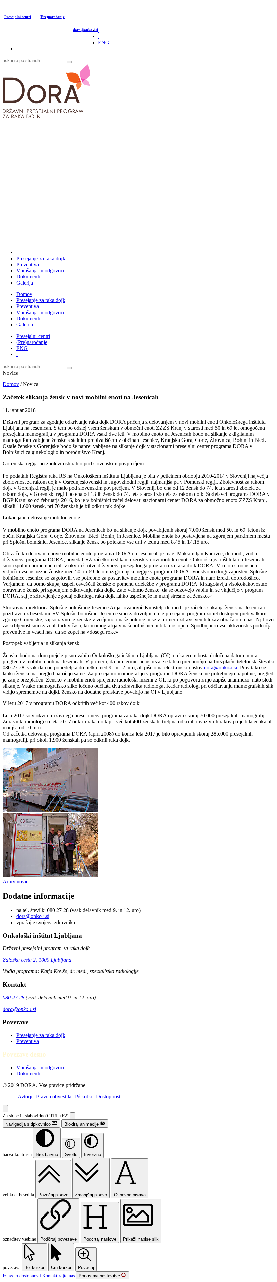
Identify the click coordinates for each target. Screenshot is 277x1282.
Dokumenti (28, 276)
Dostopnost (108, 1096)
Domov (24, 294)
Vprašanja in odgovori (40, 270)
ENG (103, 42)
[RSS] (98, 30)
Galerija (24, 283)
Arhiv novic (15, 881)
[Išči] (69, 62)
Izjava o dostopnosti (22, 1275)
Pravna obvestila (53, 1096)
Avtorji (25, 1096)
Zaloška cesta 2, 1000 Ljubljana (37, 960)
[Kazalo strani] (98, 36)
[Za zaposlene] (17, 48)
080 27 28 (13, 997)
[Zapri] (72, 1115)
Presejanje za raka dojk (40, 258)
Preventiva (27, 264)
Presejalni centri (17, 17)
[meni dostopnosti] (5, 1108)
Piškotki (83, 1096)
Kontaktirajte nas (58, 1275)
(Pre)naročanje (52, 17)
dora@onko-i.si (85, 30)
